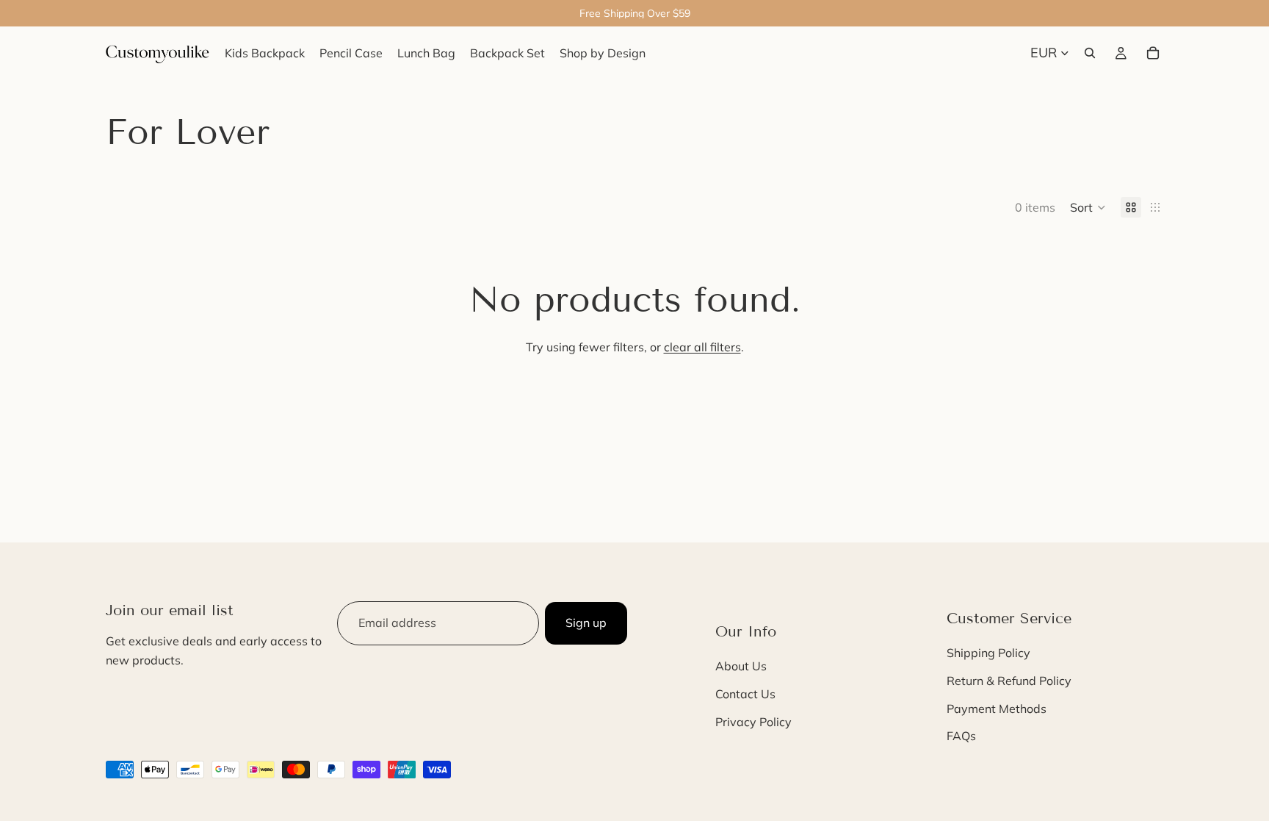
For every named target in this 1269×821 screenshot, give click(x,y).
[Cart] (1153, 53)
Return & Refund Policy (1009, 680)
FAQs (961, 735)
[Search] (1090, 53)
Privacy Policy (753, 721)
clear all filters (702, 347)
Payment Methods (996, 708)
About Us (741, 666)
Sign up (586, 622)
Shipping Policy (988, 653)
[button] (1088, 207)
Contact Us (745, 693)
